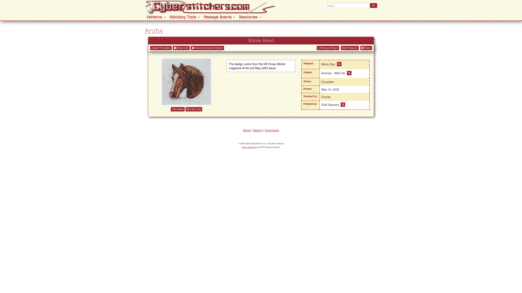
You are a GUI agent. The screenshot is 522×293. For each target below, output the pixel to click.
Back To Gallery (162, 48)
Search (257, 130)
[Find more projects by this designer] (339, 64)
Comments (272, 130)
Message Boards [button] (218, 17)
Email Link (182, 48)
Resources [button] (249, 17)
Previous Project (328, 48)
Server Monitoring (249, 147)
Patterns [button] (155, 17)
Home (247, 130)
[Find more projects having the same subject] (349, 73)
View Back (178, 109)
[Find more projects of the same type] (343, 104)
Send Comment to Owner (208, 48)
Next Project (349, 48)
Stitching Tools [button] (184, 17)
